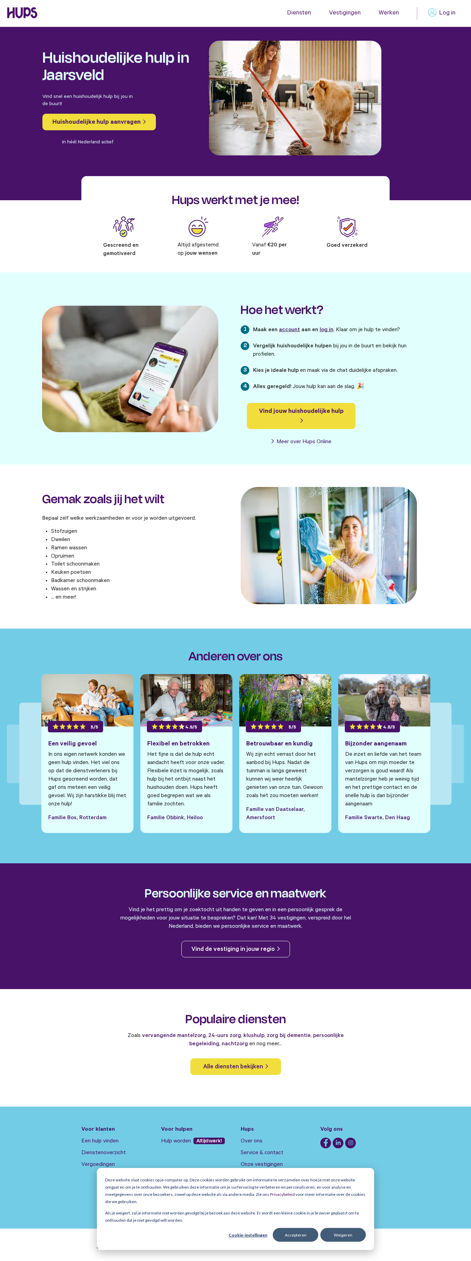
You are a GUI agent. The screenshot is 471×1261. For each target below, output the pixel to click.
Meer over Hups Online (303, 442)
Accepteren (296, 1235)
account (289, 330)
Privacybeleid (282, 1194)
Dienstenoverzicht (103, 1153)
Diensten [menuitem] (299, 13)
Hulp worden (176, 1141)
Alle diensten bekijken (233, 1067)
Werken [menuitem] (389, 13)
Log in (447, 13)
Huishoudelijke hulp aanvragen (97, 122)
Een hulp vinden (100, 1141)
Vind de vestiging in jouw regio (233, 949)
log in (326, 330)
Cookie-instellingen (248, 1235)
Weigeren (343, 1235)
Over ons (251, 1141)
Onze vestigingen (262, 1165)
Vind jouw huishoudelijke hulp (301, 411)
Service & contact (262, 1153)
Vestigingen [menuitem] (345, 13)
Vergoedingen (98, 1165)
